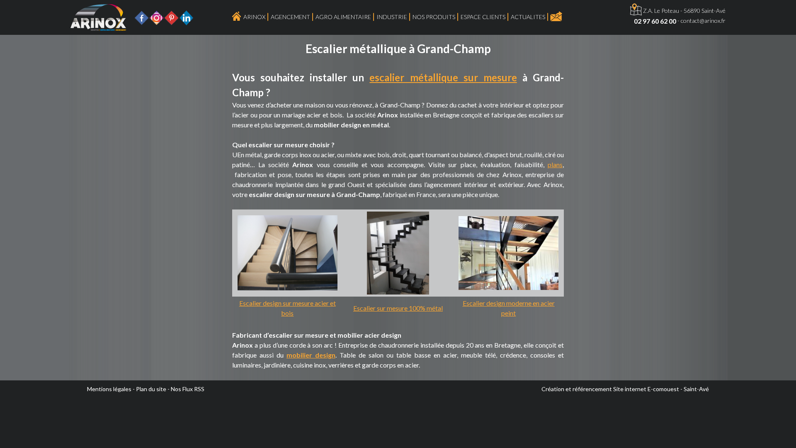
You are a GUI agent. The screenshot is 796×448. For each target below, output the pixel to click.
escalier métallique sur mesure (443, 77)
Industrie (391, 16)
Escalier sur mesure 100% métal (398, 308)
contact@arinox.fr (703, 20)
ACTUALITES (528, 16)
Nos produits (434, 16)
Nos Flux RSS (187, 388)
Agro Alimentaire (343, 16)
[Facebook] (141, 17)
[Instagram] (156, 17)
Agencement (290, 16)
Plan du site (151, 388)
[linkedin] (186, 17)
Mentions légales (109, 388)
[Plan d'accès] (636, 10)
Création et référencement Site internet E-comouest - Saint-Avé (625, 388)
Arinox (254, 16)
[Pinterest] (171, 17)
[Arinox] (98, 16)
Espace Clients (483, 16)
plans (555, 164)
